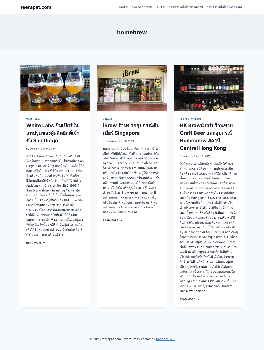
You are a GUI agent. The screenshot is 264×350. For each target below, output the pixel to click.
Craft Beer (33, 118)
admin (33, 148)
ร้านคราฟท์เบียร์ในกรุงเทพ (224, 7)
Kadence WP (165, 339)
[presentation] (55, 88)
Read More (35, 242)
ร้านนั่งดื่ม (196, 118)
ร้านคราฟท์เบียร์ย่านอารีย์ (186, 7)
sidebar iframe (142, 7)
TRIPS (160, 7)
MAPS (123, 7)
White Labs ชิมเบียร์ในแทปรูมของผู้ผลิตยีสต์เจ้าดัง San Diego (53, 133)
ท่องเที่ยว (107, 118)
